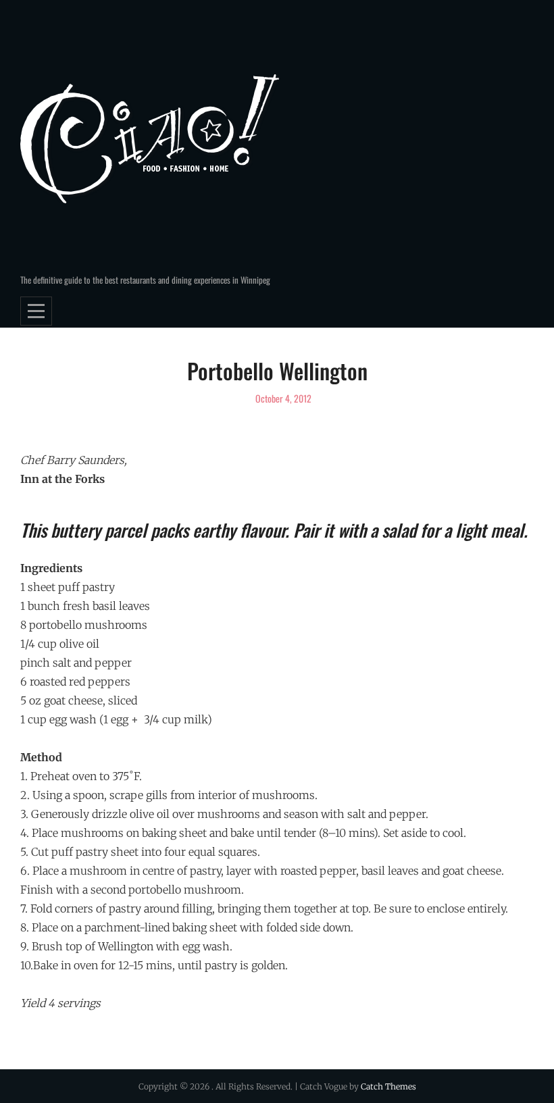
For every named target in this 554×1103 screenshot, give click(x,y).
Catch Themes (388, 1086)
